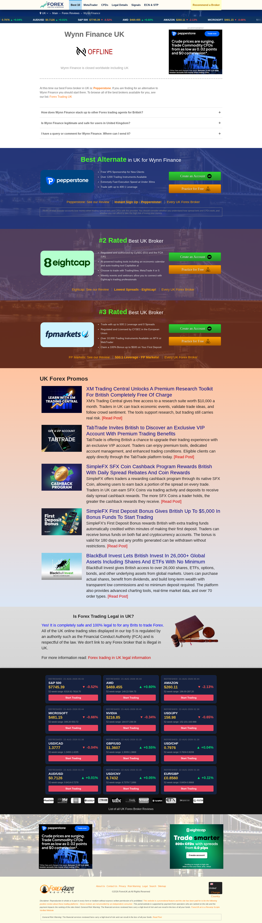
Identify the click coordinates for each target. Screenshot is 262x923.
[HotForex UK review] (130, 802)
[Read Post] (112, 418)
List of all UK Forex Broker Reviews (131, 808)
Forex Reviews (70, 13)
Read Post (157, 917)
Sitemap (162, 886)
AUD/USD (15, 19)
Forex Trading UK (61, 96)
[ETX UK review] (171, 802)
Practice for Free (193, 189)
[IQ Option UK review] (157, 802)
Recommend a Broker (206, 4)
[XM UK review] (62, 802)
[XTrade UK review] (103, 802)
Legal (145, 886)
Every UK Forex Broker (183, 202)
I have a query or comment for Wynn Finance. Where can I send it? (131, 133)
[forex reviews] (57, 893)
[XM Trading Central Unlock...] (62, 411)
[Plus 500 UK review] (49, 802)
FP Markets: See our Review (89, 357)
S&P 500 (60, 19)
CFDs (104, 4)
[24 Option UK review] (185, 802)
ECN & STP (151, 4)
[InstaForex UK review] (89, 802)
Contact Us (112, 886)
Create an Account (192, 176)
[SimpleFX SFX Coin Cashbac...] (62, 489)
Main (55, 13)
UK (44, 13)
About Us (100, 886)
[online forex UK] (52, 7)
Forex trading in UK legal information (119, 657)
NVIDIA (237, 19)
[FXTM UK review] (198, 802)
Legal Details (120, 4)
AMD (102, 19)
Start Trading (73, 697)
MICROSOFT (192, 19)
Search (152, 886)
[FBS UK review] (76, 802)
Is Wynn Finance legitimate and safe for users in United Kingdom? (131, 123)
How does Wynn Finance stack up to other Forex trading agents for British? (131, 112)
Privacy (122, 886)
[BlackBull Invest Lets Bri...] (62, 578)
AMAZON (146, 19)
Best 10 (75, 4)
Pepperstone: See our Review (88, 202)
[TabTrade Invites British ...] (62, 450)
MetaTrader (91, 4)
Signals (136, 4)
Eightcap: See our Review (90, 289)
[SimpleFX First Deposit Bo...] (62, 534)
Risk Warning (134, 886)
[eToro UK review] (144, 802)
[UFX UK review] (117, 802)
